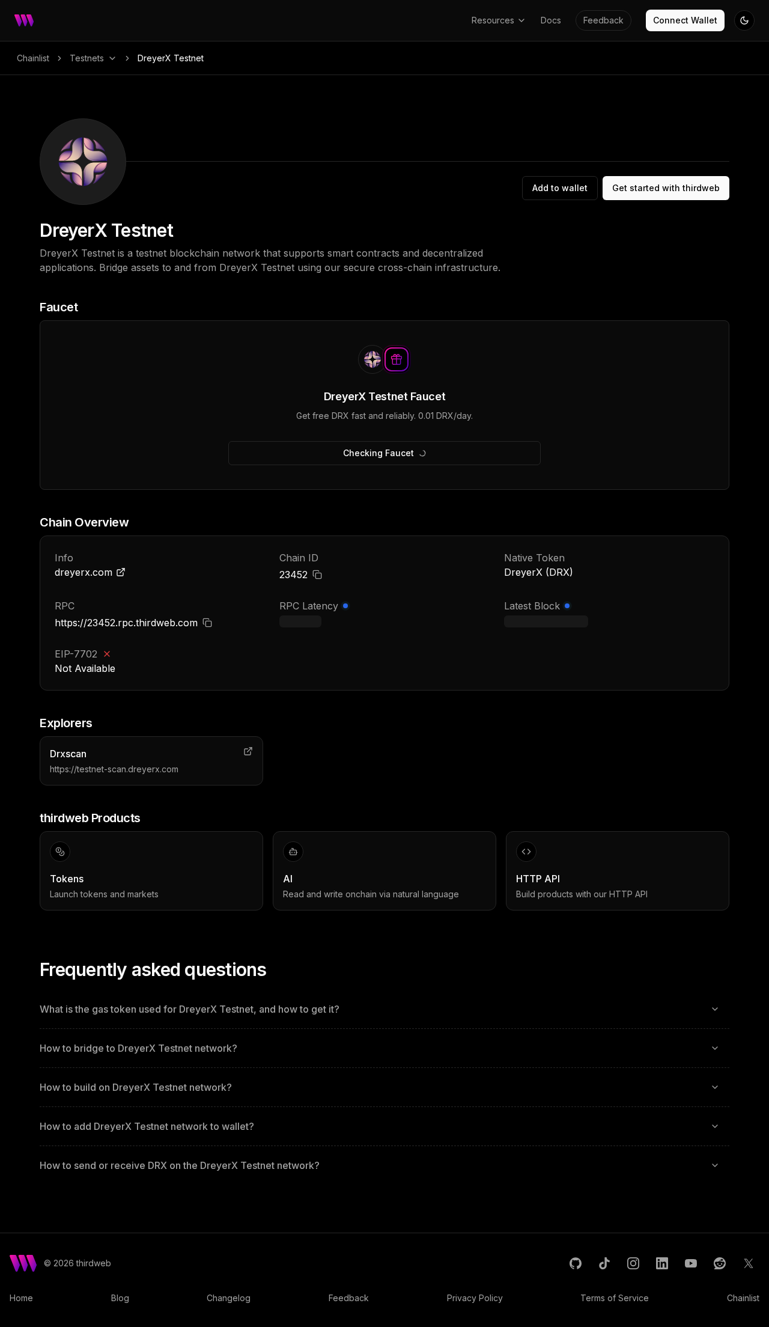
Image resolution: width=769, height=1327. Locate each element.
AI (288, 879)
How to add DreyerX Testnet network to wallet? (147, 1126)
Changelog (229, 1298)
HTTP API (538, 879)
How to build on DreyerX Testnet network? (136, 1087)
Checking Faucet (378, 453)
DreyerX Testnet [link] (171, 58)
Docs (551, 20)
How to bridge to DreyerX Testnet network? (138, 1048)
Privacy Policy (475, 1298)
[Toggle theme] (744, 20)
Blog (120, 1298)
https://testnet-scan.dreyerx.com (114, 769)
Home (21, 1298)
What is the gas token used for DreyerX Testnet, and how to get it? (189, 1009)
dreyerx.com (83, 572)
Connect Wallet (685, 20)
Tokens (67, 879)
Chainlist (33, 58)
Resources (493, 20)
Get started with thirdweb (666, 188)
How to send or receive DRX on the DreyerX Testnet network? (180, 1165)
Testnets (87, 58)
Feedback (603, 20)
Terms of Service (614, 1298)
